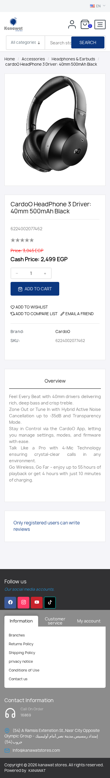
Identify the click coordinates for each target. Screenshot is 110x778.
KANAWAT (36, 770)
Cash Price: (25, 259)
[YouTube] (37, 602)
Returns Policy (21, 643)
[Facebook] (10, 602)
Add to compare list (36, 313)
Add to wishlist (32, 307)
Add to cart (38, 289)
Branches (17, 635)
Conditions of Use (24, 670)
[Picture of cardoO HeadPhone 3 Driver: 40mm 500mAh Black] (55, 124)
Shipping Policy (22, 652)
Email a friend (79, 313)
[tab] (55, 381)
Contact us (18, 678)
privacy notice (21, 661)
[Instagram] (23, 602)
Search (87, 42)
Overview (55, 381)
